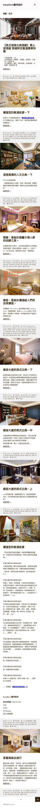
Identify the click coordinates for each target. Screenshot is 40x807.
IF (23, 328)
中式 (35, 328)
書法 (22, 200)
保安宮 (5, 330)
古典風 (16, 135)
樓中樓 (12, 397)
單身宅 (25, 135)
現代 (7, 265)
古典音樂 (11, 135)
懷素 (15, 200)
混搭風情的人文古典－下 (17, 174)
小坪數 (7, 78)
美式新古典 (30, 136)
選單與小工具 (35, 4)
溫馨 (22, 792)
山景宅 (8, 200)
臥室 (21, 265)
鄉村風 (23, 138)
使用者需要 (29, 721)
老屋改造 (7, 138)
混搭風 (21, 136)
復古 (11, 200)
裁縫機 (23, 202)
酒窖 (31, 202)
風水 (29, 138)
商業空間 (22, 76)
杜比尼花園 (15, 263)
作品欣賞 (17, 76)
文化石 (7, 136)
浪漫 (18, 136)
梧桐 (27, 263)
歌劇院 (11, 136)
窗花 (34, 332)
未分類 (27, 76)
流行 (29, 723)
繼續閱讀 (7, 69)
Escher (24, 198)
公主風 (7, 135)
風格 (26, 138)
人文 (29, 133)
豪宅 (6, 399)
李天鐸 (7, 332)
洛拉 (33, 263)
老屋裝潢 (11, 78)
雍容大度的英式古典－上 (17, 489)
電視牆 (34, 202)
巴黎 (23, 330)
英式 (16, 78)
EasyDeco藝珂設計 (13, 4)
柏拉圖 (20, 263)
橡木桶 (26, 200)
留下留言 (22, 78)
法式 (15, 136)
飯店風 (33, 138)
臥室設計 (25, 265)
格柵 (13, 332)
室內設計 (30, 135)
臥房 (30, 265)
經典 (25, 136)
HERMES (14, 328)
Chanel (25, 326)
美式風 (8, 202)
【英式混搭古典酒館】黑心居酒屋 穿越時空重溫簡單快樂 (19, 48)
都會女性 (17, 138)
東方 (10, 332)
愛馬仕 (29, 330)
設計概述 (22, 133)
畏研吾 (28, 332)
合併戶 (21, 135)
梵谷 (30, 263)
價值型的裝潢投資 (28, 118)
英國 (27, 333)
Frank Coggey (7, 328)
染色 (24, 263)
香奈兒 (15, 335)
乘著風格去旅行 (12, 758)
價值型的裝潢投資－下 (16, 112)
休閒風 (27, 791)
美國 (4, 333)
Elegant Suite (31, 326)
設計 (7, 266)
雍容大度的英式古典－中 (17, 430)
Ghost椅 (25, 395)
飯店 (7, 335)
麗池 (19, 335)
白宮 (31, 332)
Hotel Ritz (19, 328)
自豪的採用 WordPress (9, 804)
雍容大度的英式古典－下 (17, 369)
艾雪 (11, 202)
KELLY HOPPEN (29, 328)
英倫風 (15, 202)
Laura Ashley (26, 261)
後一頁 (37, 799)
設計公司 (11, 266)
